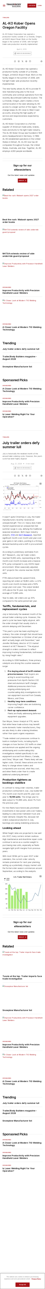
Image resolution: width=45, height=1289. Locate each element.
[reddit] (26, 61)
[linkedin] (19, 61)
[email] (30, 61)
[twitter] (22, 61)
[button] (4, 5)
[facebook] (15, 61)
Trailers (6, 17)
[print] (41, 61)
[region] (22, 1281)
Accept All (22, 1284)
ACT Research (25, 535)
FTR (13, 535)
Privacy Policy (36, 1279)
